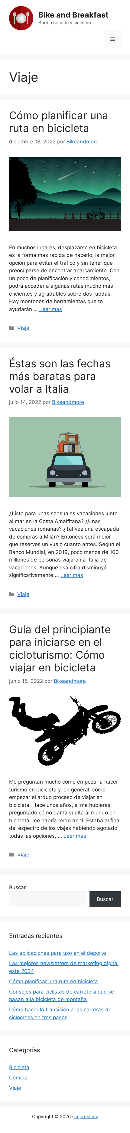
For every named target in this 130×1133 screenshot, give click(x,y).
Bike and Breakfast (73, 14)
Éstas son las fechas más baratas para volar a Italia (60, 376)
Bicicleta (19, 1067)
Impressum (86, 1116)
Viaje (23, 328)
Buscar (17, 887)
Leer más (50, 309)
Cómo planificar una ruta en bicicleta (58, 121)
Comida (18, 1078)
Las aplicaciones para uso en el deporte (57, 953)
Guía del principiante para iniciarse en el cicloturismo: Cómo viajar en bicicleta (60, 648)
